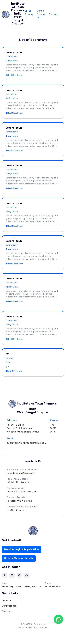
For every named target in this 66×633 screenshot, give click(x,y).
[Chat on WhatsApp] (58, 619)
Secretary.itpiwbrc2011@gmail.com (21, 587)
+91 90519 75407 (53, 587)
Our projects (9, 606)
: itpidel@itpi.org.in (18, 482)
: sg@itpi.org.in (15, 510)
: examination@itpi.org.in (21, 492)
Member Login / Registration (21, 549)
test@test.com (15, 75)
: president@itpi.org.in (20, 501)
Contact (53, 14)
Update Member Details (18, 558)
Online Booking (29, 12)
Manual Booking (41, 12)
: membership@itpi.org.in (21, 473)
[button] (63, 14)
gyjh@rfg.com (15, 371)
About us (7, 601)
